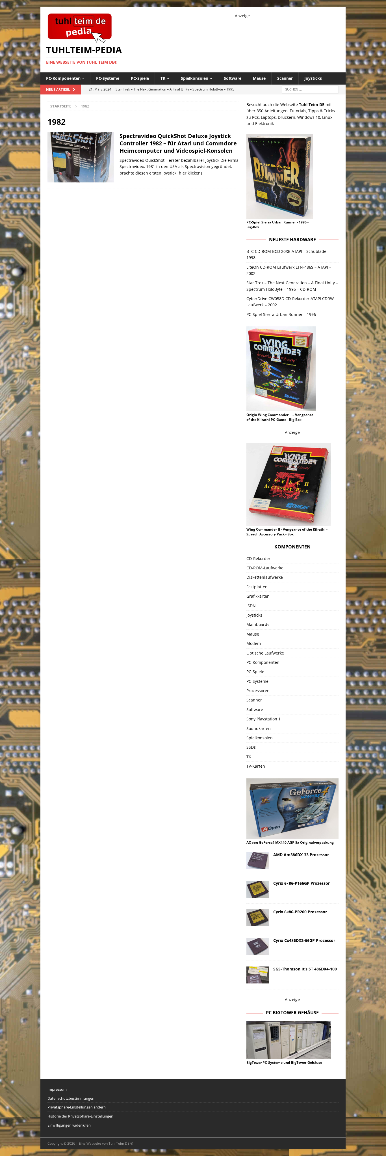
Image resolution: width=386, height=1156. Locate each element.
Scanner (285, 78)
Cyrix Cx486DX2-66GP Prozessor (304, 940)
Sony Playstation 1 (263, 719)
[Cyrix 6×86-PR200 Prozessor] (257, 917)
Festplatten (257, 586)
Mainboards (257, 624)
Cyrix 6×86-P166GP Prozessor (301, 883)
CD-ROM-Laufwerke (264, 568)
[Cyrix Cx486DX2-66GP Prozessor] (257, 946)
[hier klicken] (189, 173)
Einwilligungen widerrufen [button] (69, 1125)
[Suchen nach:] (310, 89)
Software (232, 78)
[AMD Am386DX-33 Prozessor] (257, 860)
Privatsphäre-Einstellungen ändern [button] (76, 1107)
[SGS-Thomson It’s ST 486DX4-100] (257, 974)
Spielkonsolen (194, 78)
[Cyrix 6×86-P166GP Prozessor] (257, 889)
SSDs (251, 747)
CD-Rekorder (258, 558)
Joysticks (313, 78)
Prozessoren (258, 690)
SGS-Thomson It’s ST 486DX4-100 (305, 969)
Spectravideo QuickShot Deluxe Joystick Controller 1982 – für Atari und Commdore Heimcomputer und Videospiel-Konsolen (178, 143)
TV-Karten (255, 766)
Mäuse (259, 78)
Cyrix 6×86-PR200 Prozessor (300, 911)
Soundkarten (258, 728)
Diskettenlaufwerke (264, 577)
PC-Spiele (140, 78)
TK (163, 78)
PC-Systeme (107, 78)
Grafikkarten (258, 596)
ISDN (251, 605)
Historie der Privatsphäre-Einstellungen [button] (80, 1116)
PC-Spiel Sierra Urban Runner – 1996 (281, 314)
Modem (253, 643)
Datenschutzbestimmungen (70, 1098)
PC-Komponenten (63, 78)
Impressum (57, 1089)
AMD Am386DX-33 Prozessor (301, 854)
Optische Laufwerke (265, 653)
